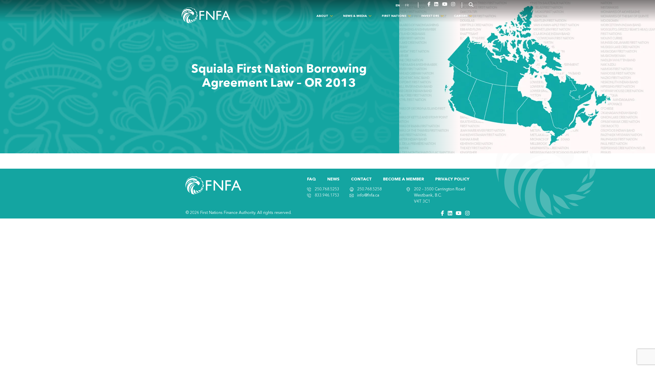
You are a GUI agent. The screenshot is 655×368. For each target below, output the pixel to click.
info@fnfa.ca (368, 195)
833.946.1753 (327, 195)
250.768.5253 (327, 189)
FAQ (311, 179)
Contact (361, 179)
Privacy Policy (452, 179)
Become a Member (403, 179)
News (333, 179)
